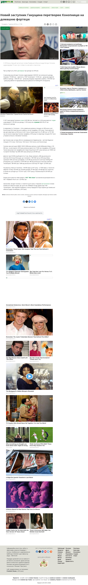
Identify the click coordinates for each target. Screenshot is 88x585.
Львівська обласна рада (11, 194)
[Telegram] (53, 24)
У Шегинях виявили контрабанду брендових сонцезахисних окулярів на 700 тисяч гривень (73, 45)
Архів (59, 559)
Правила (68, 559)
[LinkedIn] (51, 24)
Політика (18, 2)
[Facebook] (45, 24)
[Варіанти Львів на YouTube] (69, 2)
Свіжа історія (55, 7)
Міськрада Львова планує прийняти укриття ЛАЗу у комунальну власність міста (72, 111)
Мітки (60, 557)
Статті (61, 7)
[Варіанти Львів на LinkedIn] (66, 2)
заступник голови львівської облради (33, 194)
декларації (21, 71)
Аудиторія (61, 563)
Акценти (60, 550)
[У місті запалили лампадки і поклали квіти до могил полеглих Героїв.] (74, 122)
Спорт (45, 2)
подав (53, 120)
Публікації (61, 548)
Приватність (70, 561)
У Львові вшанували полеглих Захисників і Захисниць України (73, 133)
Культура (25, 2)
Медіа (60, 556)
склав (22, 120)
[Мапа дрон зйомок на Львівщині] (44, 563)
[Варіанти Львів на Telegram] (71, 2)
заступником (45, 184)
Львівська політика (23, 7)
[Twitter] (48, 24)
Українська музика (35, 7)
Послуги (68, 548)
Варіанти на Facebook (29, 207)
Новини (67, 7)
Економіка (32, 2)
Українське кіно (45, 7)
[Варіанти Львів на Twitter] (64, 2)
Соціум (40, 2)
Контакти (69, 556)
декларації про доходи (48, 194)
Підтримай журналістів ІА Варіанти (29, 213)
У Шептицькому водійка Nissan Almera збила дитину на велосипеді (72, 67)
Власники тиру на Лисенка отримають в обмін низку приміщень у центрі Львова (73, 89)
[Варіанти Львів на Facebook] (61, 2)
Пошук (60, 561)
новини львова (20, 194)
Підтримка (69, 554)
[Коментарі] (56, 24)
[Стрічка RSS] (74, 2)
